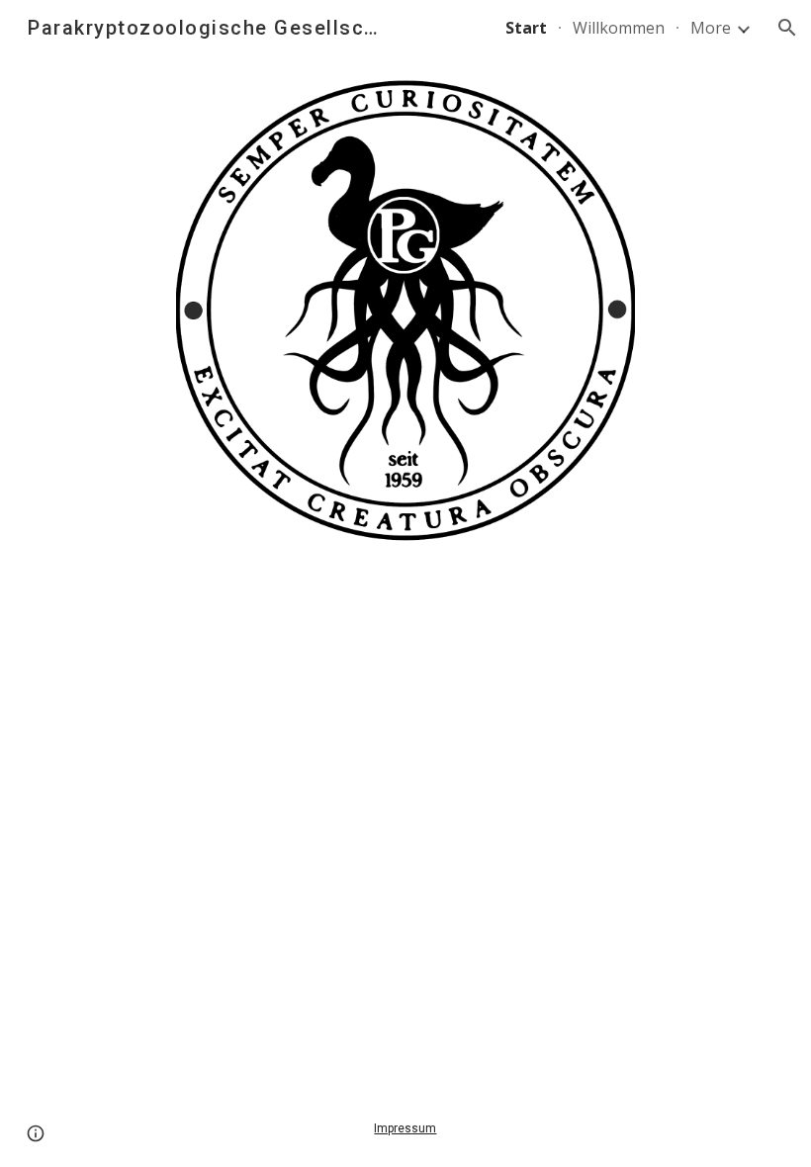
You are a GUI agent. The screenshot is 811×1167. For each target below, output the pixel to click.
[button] (787, 27)
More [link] (710, 28)
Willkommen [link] (619, 28)
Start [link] (526, 28)
